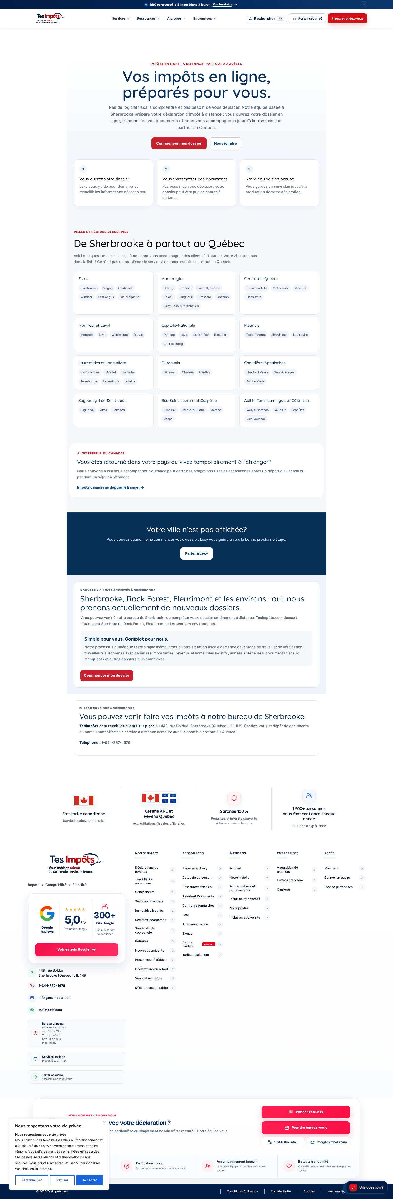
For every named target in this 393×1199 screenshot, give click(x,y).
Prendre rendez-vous (347, 18)
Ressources (146, 18)
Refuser (62, 1180)
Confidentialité (281, 1191)
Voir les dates (222, 4)
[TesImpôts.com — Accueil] (54, 18)
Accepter (90, 1180)
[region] (59, 1154)
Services (119, 18)
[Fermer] (104, 1122)
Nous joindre (225, 143)
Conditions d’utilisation (242, 1191)
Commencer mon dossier (179, 143)
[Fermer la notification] (364, 4)
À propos (174, 18)
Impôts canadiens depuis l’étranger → (110, 487)
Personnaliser (32, 1180)
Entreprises (202, 18)
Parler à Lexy (196, 553)
